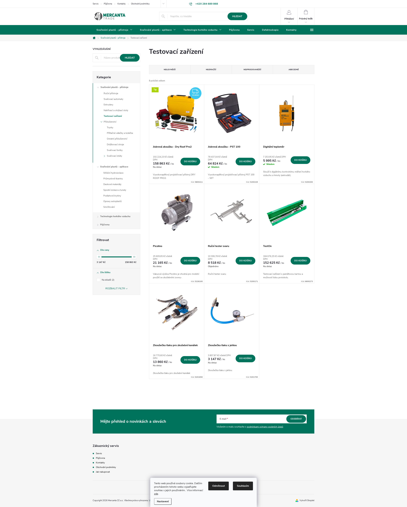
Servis (95, 3)
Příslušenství (110, 121)
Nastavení (163, 501)
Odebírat (296, 418)
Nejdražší (211, 69)
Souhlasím (243, 486)
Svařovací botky (115, 150)
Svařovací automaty (113, 99)
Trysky (110, 127)
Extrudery (108, 104)
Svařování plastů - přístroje (114, 87)
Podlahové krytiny (112, 195)
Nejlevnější (170, 69)
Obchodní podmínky (140, 3)
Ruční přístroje (111, 93)
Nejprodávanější (252, 69)
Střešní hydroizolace (113, 172)
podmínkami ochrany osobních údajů (265, 426)
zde (156, 494)
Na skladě (108, 279)
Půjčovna (108, 3)
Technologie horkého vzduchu (115, 216)
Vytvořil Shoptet (307, 500)
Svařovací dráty (114, 155)
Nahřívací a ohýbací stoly (116, 110)
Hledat (237, 16)
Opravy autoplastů (112, 201)
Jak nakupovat (103, 471)
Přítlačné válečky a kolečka (120, 133)
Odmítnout (218, 486)
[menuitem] (114, 30)
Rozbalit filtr (115, 288)
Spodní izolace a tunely (114, 190)
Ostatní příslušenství (117, 138)
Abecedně (294, 69)
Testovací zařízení (113, 116)
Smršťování (109, 207)
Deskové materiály (112, 184)
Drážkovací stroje (115, 144)
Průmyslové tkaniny (113, 178)
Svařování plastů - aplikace (114, 166)
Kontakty (121, 3)
